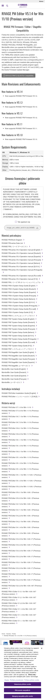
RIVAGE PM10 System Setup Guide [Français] (19, 295)
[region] (22, 672)
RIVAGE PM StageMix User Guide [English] (18, 352)
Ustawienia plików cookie (22, 684)
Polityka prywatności (16, 680)
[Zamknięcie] (41, 648)
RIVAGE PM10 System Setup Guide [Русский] (19, 309)
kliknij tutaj (31, 675)
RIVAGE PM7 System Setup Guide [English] (18, 319)
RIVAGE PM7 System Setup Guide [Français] (18, 329)
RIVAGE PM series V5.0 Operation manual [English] (21, 250)
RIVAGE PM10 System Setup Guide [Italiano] (18, 299)
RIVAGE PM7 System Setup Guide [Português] (19, 339)
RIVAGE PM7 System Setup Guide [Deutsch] (18, 322)
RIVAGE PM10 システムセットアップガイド (18, 315)
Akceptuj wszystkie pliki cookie (22, 696)
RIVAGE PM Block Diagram (12, 240)
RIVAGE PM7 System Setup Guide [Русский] (18, 342)
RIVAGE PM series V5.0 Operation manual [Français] (21, 260)
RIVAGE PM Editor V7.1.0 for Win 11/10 (16, 407)
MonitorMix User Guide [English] (14, 369)
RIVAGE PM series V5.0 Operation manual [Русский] (21, 275)
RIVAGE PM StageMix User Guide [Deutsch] (18, 355)
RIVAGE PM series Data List (12, 243)
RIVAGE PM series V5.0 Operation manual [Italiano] (21, 263)
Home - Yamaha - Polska (9, 634)
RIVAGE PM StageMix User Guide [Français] (18, 359)
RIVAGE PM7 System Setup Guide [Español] (18, 325)
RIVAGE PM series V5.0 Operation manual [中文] (20, 279)
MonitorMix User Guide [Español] (14, 375)
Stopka (6, 680)
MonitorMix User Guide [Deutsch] (14, 372)
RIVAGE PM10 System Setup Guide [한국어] (18, 302)
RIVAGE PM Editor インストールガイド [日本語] (19, 396)
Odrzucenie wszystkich (22, 690)
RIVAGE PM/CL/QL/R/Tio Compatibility (20, 75)
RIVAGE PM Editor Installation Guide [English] (19, 393)
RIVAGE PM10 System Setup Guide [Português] (19, 305)
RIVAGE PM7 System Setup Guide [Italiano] (18, 332)
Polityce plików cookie (31, 680)
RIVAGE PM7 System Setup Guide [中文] (17, 345)
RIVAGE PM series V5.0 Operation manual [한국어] (21, 266)
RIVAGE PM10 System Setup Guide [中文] (17, 312)
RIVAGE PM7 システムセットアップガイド (18, 349)
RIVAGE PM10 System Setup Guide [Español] (19, 292)
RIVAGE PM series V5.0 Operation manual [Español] (21, 256)
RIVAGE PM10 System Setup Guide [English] (18, 285)
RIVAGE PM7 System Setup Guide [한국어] (18, 335)
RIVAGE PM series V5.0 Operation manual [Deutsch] (21, 253)
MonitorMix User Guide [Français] (14, 379)
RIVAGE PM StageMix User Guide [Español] (18, 362)
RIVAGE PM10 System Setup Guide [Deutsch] (19, 289)
